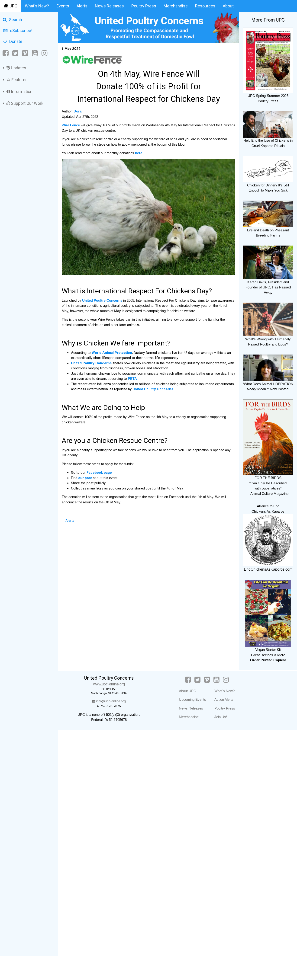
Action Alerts (223, 699)
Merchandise (176, 5)
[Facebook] (6, 53)
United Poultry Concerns (102, 300)
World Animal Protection (112, 353)
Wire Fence (71, 125)
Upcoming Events (192, 699)
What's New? (37, 5)
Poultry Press (143, 5)
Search (15, 19)
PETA (132, 379)
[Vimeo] (25, 53)
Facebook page (99, 472)
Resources (205, 5)
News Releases (109, 5)
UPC (13, 5)
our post (85, 478)
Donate (15, 41)
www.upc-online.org (109, 684)
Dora (77, 111)
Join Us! (220, 717)
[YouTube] (34, 53)
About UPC (187, 691)
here (138, 153)
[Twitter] (15, 53)
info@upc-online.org (110, 701)
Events (62, 5)
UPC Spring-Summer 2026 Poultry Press (268, 98)
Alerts (82, 5)
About (228, 5)
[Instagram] (44, 53)
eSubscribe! (21, 30)
